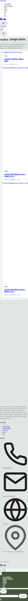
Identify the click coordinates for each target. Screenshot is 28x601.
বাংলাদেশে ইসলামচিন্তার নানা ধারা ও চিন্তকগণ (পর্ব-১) (14, 291)
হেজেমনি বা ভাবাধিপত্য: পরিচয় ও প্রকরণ (14, 60)
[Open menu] (1, 29)
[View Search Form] (3, 23)
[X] (3, 20)
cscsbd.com (5, 524)
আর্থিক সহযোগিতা (7, 429)
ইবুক (5, 16)
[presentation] (15, 52)
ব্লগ (4, 14)
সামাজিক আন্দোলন (8, 6)
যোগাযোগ (5, 430)
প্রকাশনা (5, 10)
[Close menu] (1, 573)
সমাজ (5, 56)
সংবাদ (5, 12)
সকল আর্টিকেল (7, 4)
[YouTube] (5, 20)
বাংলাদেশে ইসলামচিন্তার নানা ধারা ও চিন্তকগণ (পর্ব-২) (14, 175)
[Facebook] (1, 20)
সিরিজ (5, 8)
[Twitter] (3, 566)
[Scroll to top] (1, 570)
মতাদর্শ (5, 171)
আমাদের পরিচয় (6, 427)
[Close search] (3, 591)
